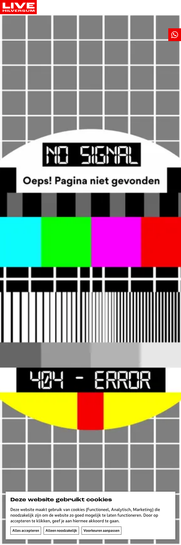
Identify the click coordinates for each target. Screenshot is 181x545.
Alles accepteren (25, 530)
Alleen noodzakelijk (61, 530)
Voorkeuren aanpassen (101, 530)
